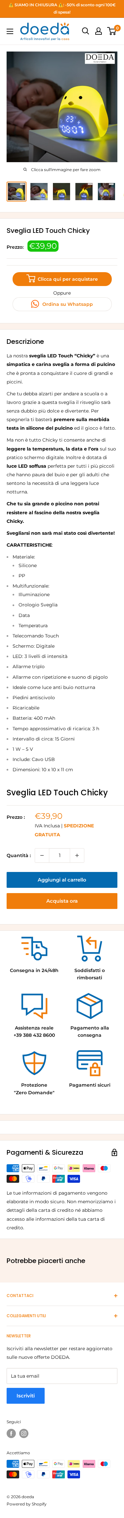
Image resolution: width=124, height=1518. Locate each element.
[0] (112, 31)
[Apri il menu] (10, 31)
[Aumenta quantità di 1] (77, 855)
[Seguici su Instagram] (23, 1433)
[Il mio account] (98, 31)
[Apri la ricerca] (85, 31)
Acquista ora (62, 901)
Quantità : (19, 855)
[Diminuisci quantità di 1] (42, 855)
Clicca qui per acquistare (67, 279)
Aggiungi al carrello (62, 880)
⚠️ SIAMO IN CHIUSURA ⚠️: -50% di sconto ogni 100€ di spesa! (62, 8)
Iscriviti (26, 1395)
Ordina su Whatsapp (67, 304)
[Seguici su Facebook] (11, 1433)
